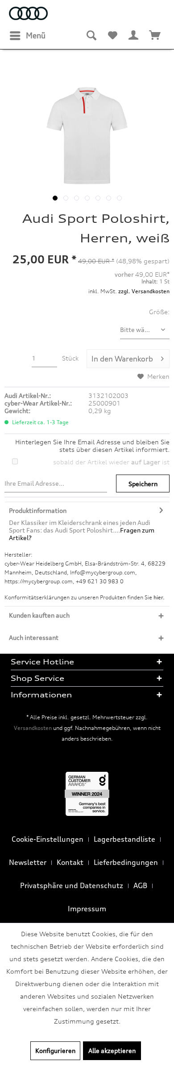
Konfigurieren (55, 1050)
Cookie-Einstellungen (47, 839)
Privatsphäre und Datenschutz (71, 885)
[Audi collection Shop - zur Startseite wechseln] (28, 14)
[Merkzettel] (112, 36)
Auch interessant (33, 637)
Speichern (142, 483)
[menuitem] (27, 36)
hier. (159, 597)
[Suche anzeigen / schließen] (91, 36)
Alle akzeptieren (112, 1050)
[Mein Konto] (134, 36)
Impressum (87, 908)
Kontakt (70, 862)
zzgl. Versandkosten (144, 291)
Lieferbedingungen (126, 862)
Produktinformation (37, 510)
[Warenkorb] (155, 36)
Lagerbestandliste (124, 839)
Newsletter (27, 862)
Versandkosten (33, 728)
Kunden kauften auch (39, 615)
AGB (140, 885)
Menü (36, 35)
